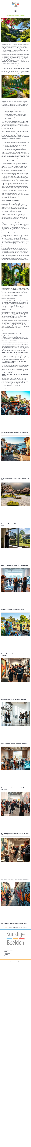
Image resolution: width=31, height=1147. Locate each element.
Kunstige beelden (8, 950)
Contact (6, 954)
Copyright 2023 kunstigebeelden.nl (15, 961)
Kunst (5, 927)
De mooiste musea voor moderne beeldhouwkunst (13, 743)
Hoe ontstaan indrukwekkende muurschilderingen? (14, 923)
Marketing (7, 953)
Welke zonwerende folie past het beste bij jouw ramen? (15, 565)
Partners (6, 956)
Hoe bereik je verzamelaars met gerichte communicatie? (15, 879)
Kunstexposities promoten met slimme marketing (13, 699)
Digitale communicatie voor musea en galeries (12, 609)
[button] (15, 11)
